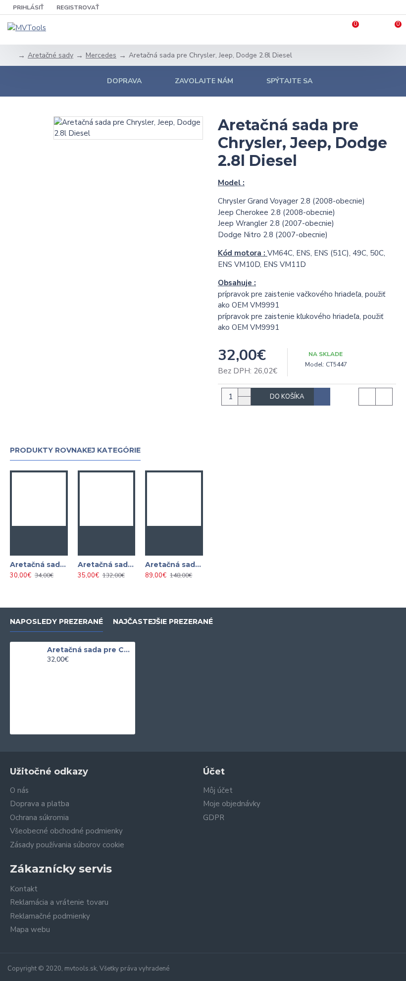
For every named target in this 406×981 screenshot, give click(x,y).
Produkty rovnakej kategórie (75, 450)
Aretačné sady (50, 55)
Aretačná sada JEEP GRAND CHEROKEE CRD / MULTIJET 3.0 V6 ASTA (107, 564)
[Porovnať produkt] (48, 548)
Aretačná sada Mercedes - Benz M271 (174, 564)
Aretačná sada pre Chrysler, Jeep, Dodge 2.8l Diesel (89, 649)
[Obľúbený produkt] (29, 548)
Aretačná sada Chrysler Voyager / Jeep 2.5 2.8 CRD (39, 564)
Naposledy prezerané (56, 622)
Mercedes (101, 55)
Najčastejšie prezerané (163, 622)
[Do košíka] (39, 533)
